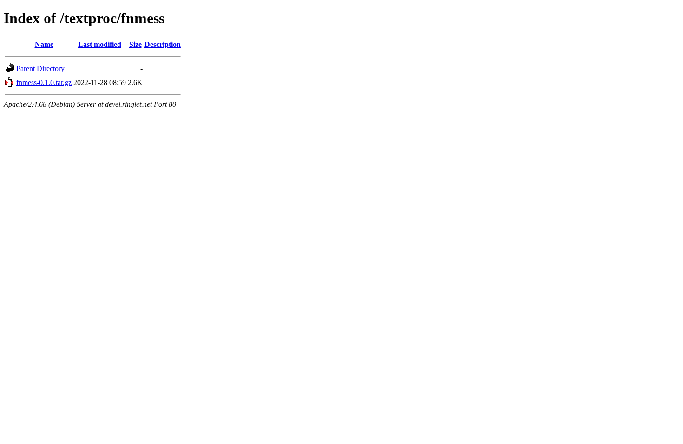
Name (44, 44)
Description (162, 44)
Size (135, 44)
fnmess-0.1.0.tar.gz (44, 82)
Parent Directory (40, 68)
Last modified (99, 44)
